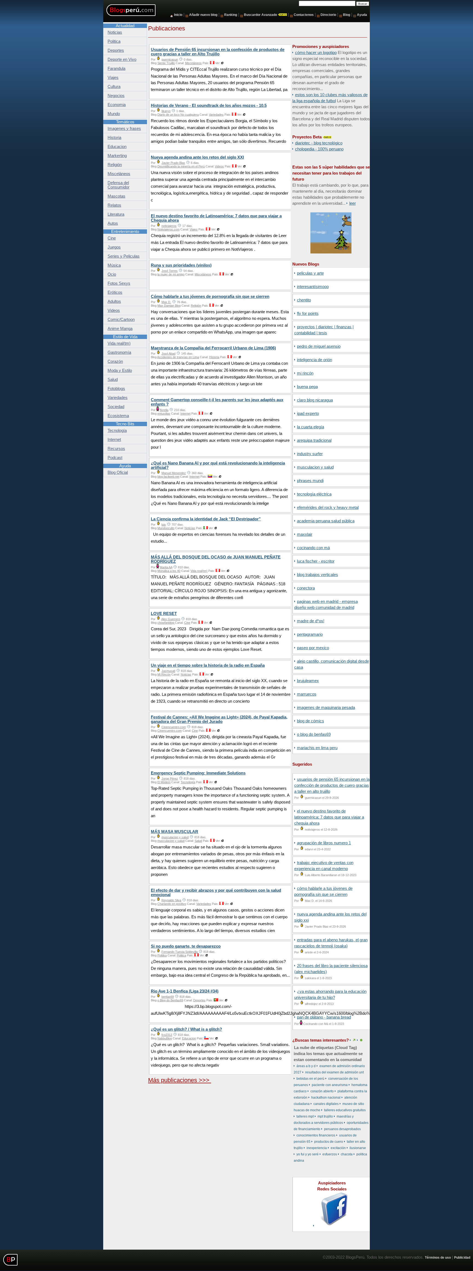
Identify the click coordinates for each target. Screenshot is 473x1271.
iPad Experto (308, 413)
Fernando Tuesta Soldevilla (179, 951)
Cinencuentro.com (173, 727)
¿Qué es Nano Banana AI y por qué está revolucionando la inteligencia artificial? (218, 465)
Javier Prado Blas (173, 162)
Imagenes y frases (124, 128)
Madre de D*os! (310, 621)
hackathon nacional (326, 1097)
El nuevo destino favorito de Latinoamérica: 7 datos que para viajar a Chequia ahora (329, 817)
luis (163, 524)
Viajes (194, 229)
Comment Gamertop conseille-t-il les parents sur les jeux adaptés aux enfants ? (217, 402)
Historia (214, 357)
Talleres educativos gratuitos (345, 1110)
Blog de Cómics (310, 721)
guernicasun (169, 59)
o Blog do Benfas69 (314, 734)
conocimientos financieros (315, 1135)
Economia (117, 104)
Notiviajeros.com (168, 229)
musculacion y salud (315, 467)
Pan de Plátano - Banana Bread (324, 1017)
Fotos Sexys (119, 283)
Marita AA (166, 567)
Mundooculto (165, 528)
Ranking (230, 14)
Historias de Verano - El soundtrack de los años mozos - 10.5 (209, 105)
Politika (162, 955)
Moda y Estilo (120, 370)
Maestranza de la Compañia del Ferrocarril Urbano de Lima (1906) (213, 348)
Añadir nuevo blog (203, 14)
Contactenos (304, 14)
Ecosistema (118, 416)
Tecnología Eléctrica (314, 494)
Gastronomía (119, 352)
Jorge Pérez (169, 778)
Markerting (117, 155)
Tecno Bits (125, 424)
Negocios (116, 95)
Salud (198, 840)
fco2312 (166, 1034)
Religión (196, 305)
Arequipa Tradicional (314, 440)
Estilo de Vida (125, 337)
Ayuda (362, 14)
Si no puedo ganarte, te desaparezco (186, 946)
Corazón (115, 361)
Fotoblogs (116, 388)
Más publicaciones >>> (179, 1080)
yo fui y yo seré (307, 1154)
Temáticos (125, 122)
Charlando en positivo (171, 903)
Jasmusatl (168, 670)
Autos (113, 223)
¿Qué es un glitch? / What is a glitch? (186, 1029)
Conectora (306, 588)
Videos (219, 166)
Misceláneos (193, 63)
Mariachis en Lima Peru (317, 748)
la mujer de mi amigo (170, 274)
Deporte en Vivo (122, 59)
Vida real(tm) (199, 570)
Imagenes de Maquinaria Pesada (326, 707)
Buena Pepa (307, 386)
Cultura (114, 86)
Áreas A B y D (306, 1066)
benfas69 (167, 996)
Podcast (115, 457)
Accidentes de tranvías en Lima (178, 357)
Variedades (216, 114)
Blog (346, 14)
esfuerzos (329, 1154)
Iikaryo (166, 111)
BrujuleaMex (308, 681)
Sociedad (116, 406)
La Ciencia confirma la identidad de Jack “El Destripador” (206, 519)
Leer (352, 203)
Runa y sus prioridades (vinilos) (181, 265)
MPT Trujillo (325, 1116)
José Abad (168, 353)
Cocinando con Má (313, 548)
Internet (185, 413)
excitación (338, 1148)
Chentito (304, 300)
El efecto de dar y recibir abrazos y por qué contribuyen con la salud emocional (216, 892)
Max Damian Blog (169, 305)
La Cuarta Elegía (310, 427)
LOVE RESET (164, 613)
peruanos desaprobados (342, 1129)
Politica (181, 955)
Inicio (178, 14)
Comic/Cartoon (121, 319)
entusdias (163, 413)
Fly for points (308, 313)
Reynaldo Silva (171, 900)
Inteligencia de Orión (314, 360)
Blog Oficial (118, 472)
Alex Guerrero (170, 619)
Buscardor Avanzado (260, 14)
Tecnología (188, 782)
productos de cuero (328, 1142)
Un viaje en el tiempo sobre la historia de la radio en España (208, 665)
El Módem (164, 782)
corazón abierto (322, 1091)
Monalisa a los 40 (168, 570)
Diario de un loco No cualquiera (178, 114)
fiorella (164, 410)
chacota (347, 1154)
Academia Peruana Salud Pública (325, 521)
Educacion (189, 1038)
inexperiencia (317, 1148)
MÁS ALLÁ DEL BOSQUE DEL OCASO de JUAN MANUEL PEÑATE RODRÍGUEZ (216, 559)
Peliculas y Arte (310, 273)
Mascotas (116, 196)
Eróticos (115, 292)
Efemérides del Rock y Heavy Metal (328, 507)
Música (114, 265)
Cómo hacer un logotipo (316, 52)
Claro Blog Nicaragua (315, 400)
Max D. (166, 302)
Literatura (116, 214)
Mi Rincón (305, 373)
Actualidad (125, 26)
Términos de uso (438, 1257)
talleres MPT (305, 1116)
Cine (187, 622)
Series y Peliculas (124, 256)
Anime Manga (120, 328)
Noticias (189, 528)
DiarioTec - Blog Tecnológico (318, 143)
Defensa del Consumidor (118, 185)
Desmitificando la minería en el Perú (181, 166)
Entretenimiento (125, 231)
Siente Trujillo (166, 63)
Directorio (328, 14)
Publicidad (462, 1257)
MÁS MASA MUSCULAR (174, 832)
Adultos (114, 301)
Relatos (114, 205)
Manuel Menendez (173, 473)
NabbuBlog (164, 1038)
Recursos (116, 448)
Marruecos (306, 694)
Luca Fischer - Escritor (315, 561)
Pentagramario (310, 634)
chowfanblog (166, 622)
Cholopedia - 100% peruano (319, 149)
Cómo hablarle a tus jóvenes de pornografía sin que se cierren (210, 296)
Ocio (112, 274)
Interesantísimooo (313, 286)
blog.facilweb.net (168, 476)
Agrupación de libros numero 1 (324, 843)
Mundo (114, 114)
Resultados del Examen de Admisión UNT (334, 1072)
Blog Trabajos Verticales (317, 574)
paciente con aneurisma (330, 1085)
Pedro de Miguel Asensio (319, 346)
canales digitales (326, 1104)
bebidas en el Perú (310, 1079)
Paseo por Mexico (313, 648)
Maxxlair (304, 534)
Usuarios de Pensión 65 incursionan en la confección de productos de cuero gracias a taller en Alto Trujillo (332, 785)
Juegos (114, 247)
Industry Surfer (310, 454)
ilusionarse (358, 1148)
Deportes (199, 1000)
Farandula (116, 68)
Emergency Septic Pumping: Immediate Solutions (198, 773)
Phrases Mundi (310, 480)
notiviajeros (169, 225)
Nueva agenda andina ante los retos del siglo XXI (197, 157)
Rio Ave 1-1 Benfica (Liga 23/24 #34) (184, 991)
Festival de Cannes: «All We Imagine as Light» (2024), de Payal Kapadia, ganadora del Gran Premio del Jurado (219, 719)
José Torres (169, 270)
